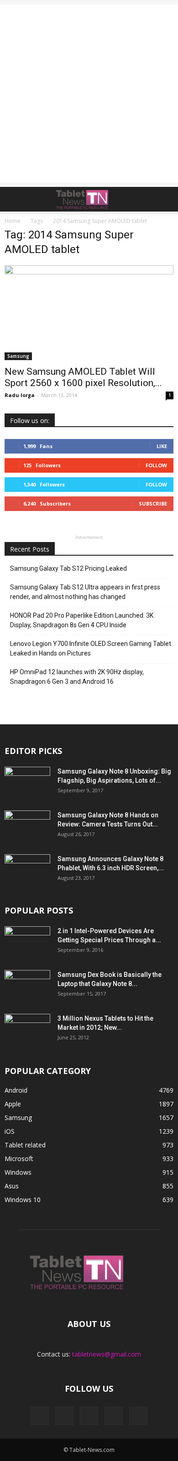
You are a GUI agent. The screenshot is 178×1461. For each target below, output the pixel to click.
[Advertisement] (89, 93)
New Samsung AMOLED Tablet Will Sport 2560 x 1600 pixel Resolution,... (83, 377)
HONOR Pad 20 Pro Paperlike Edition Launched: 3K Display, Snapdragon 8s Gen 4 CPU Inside (81, 620)
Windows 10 (23, 1199)
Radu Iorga (20, 395)
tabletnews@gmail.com (106, 1354)
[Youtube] (138, 1416)
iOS (10, 1131)
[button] (165, 199)
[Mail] (89, 1416)
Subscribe (153, 503)
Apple (13, 1104)
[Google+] (64, 1416)
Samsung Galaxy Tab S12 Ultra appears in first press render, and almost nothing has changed (85, 591)
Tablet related (25, 1145)
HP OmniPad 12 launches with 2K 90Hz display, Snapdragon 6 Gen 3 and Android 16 (77, 676)
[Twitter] (114, 1416)
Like (162, 446)
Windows (18, 1172)
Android (16, 1090)
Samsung (18, 356)
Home (13, 221)
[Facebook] (40, 1416)
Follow (156, 465)
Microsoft (19, 1158)
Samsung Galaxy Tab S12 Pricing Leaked (68, 568)
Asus (12, 1186)
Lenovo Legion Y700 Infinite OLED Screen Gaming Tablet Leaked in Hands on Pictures (90, 648)
